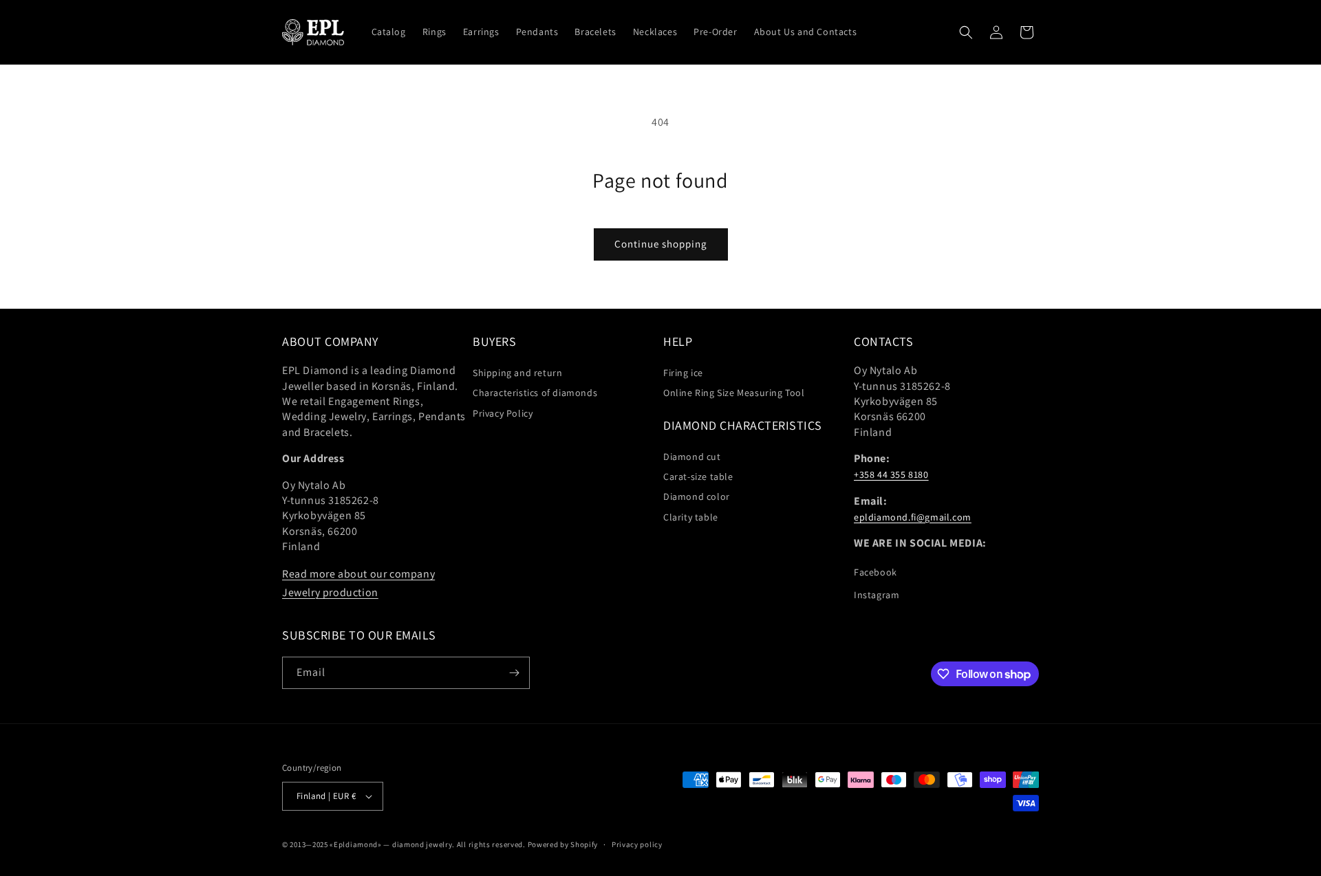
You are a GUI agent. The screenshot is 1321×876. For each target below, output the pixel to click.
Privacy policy (637, 844)
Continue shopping (660, 243)
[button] (966, 32)
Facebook (875, 572)
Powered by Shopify (563, 844)
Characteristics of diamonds (535, 392)
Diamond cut (692, 456)
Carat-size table (698, 476)
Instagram (876, 595)
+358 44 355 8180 (891, 474)
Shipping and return (517, 372)
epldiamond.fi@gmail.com (912, 517)
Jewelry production (330, 592)
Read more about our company (358, 574)
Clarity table (690, 517)
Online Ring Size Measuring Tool (734, 392)
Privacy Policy (503, 413)
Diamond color (696, 496)
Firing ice (683, 372)
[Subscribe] (514, 673)
